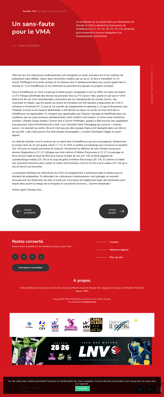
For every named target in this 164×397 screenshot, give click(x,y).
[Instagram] (32, 257)
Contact (114, 242)
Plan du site (116, 257)
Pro (34, 11)
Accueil (27, 11)
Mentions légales (119, 249)
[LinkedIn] (41, 257)
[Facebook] (15, 257)
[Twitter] (24, 257)
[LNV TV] (82, 350)
